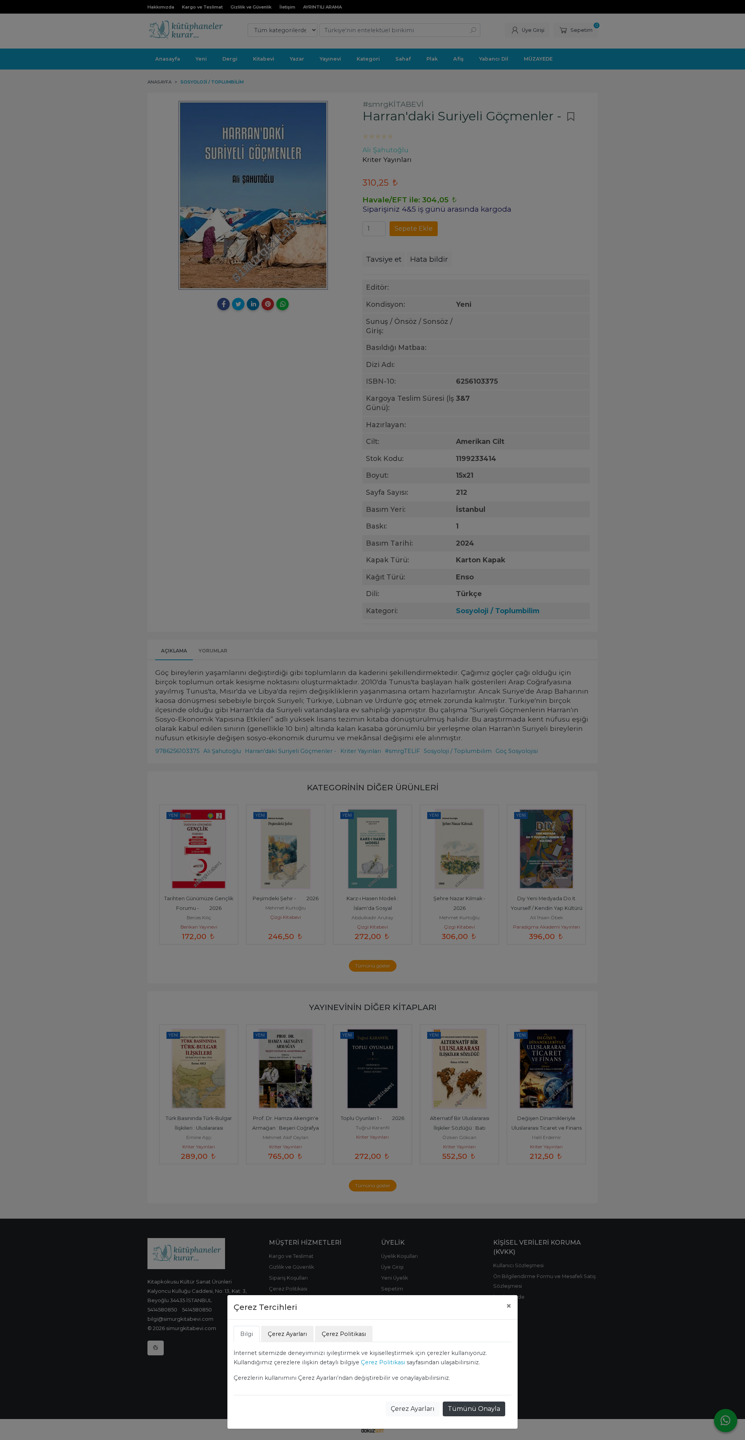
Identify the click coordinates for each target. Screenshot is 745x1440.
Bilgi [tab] (246, 1333)
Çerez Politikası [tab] (344, 1333)
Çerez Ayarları (413, 1408)
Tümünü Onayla (474, 1408)
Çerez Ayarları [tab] (287, 1333)
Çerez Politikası (383, 1362)
